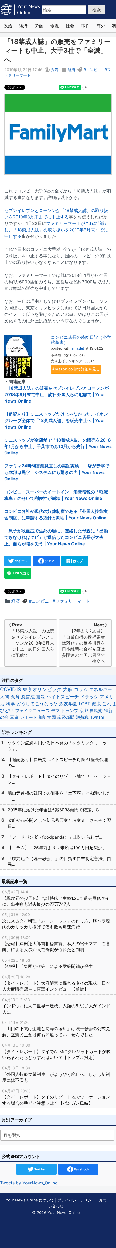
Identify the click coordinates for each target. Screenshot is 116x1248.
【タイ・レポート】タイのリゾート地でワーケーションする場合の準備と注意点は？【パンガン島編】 (56, 1097)
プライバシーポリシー (76, 1200)
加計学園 (47, 717)
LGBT (84, 703)
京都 (84, 710)
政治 (8, 25)
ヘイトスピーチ (63, 696)
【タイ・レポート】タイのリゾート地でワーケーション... (59, 779)
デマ (55, 710)
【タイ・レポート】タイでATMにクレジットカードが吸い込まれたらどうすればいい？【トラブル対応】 (56, 1051)
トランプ (69, 710)
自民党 (96, 710)
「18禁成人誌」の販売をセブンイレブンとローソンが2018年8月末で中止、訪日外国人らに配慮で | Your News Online (56, 394)
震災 (40, 696)
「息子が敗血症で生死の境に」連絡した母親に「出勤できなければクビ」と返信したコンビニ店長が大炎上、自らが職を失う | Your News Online (56, 537)
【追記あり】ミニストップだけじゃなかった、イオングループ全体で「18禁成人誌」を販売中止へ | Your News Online (56, 420)
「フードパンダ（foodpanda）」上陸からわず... (55, 837)
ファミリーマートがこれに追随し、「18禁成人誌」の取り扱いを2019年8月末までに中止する (56, 230)
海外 (101, 25)
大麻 (68, 689)
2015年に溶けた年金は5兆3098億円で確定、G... (55, 809)
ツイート (21, 561)
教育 (15, 696)
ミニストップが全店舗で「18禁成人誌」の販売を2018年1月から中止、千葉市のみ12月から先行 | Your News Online (58, 446)
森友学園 (68, 703)
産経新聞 (65, 717)
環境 (54, 25)
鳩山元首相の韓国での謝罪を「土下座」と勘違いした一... (59, 796)
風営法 (28, 696)
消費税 (82, 717)
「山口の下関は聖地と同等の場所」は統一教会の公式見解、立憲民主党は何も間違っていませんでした (56, 1028)
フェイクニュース (32, 710)
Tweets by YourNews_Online (28, 1183)
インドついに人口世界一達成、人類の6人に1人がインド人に (56, 1006)
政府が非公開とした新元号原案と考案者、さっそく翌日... (59, 823)
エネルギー (100, 689)
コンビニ (93, 69)
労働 (39, 25)
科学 (10, 703)
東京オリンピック (42, 689)
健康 (96, 703)
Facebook (81, 1169)
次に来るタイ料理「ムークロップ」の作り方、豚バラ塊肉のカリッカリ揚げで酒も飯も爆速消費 (56, 921)
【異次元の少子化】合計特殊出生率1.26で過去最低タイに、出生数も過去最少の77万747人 (56, 898)
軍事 (14, 717)
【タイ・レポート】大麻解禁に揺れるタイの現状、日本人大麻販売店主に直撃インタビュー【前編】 (56, 983)
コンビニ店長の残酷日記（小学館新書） (81, 339)
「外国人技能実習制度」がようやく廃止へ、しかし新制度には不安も (56, 1074)
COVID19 (10, 689)
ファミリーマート (72, 601)
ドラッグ (89, 696)
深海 (55, 69)
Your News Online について (30, 1200)
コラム (81, 689)
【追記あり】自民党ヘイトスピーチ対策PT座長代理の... (58, 762)
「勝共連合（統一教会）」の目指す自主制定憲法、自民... (59, 861)
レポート (28, 717)
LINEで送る (21, 573)
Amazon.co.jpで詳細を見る (76, 369)
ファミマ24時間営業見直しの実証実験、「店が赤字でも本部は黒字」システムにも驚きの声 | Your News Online (56, 472)
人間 (4, 696)
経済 (23, 25)
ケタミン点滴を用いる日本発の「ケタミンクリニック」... (57, 745)
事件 (85, 25)
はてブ (77, 561)
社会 (70, 25)
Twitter (97, 717)
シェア (49, 561)
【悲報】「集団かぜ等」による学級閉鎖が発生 (47, 963)
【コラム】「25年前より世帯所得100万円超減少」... (59, 847)
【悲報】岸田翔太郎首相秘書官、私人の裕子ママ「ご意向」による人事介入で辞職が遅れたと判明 (56, 943)
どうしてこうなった (37, 703)
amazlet (77, 348)
